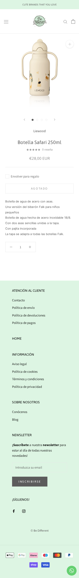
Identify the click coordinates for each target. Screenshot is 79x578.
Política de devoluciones (28, 315)
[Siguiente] (54, 120)
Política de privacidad (27, 387)
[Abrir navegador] (6, 21)
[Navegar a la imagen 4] (46, 120)
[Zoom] (70, 44)
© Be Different (39, 530)
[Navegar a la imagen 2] (37, 120)
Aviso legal (19, 364)
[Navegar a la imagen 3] (42, 120)
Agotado (39, 188)
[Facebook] (13, 511)
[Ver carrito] (73, 21)
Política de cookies (25, 371)
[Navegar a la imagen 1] (33, 120)
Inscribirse (29, 481)
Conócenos (19, 412)
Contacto (18, 300)
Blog (15, 419)
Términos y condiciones (28, 379)
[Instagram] (23, 511)
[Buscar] (65, 21)
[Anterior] (24, 120)
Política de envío (23, 308)
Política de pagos (24, 323)
